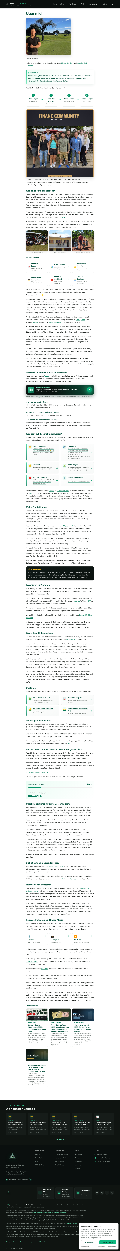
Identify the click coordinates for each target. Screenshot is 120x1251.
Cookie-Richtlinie (111, 1246)
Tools (83, 4)
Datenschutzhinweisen (39, 398)
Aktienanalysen (63, 491)
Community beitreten (104, 1161)
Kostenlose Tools (61, 1158)
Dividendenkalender (69, 879)
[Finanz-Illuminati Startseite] (20, 1192)
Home (55, 4)
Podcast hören (102, 1154)
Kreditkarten (39, 1158)
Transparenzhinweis (71, 1223)
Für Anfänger (59, 1161)
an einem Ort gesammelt (64, 526)
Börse (51, 322)
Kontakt (77, 1168)
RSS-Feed (42, 1242)
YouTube (44, 969)
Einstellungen (85, 1246)
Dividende (76, 601)
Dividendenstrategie (55, 866)
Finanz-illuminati (67, 63)
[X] (107, 1193)
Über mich (78, 1165)
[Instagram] (112, 1193)
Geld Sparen (80, 320)
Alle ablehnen (89, 1242)
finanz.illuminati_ (32, 961)
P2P (36, 1161)
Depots (51, 491)
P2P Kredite (58, 322)
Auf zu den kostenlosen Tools (37, 772)
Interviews (78, 1161)
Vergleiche (73, 4)
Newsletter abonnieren (104, 1158)
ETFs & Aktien (40, 1165)
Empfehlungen (94, 4)
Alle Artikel (78, 1154)
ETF (89, 601)
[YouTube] (97, 1193)
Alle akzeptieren (107, 1242)
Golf (76, 212)
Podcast (47, 376)
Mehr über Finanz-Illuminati (18, 1179)
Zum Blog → (60, 1139)
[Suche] (112, 4)
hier (69, 743)
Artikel (105, 4)
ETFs (64, 217)
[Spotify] (102, 1193)
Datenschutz (24, 1242)
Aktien (35, 322)
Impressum (33, 1242)
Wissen (63, 4)
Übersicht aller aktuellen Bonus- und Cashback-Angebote (49, 1212)
